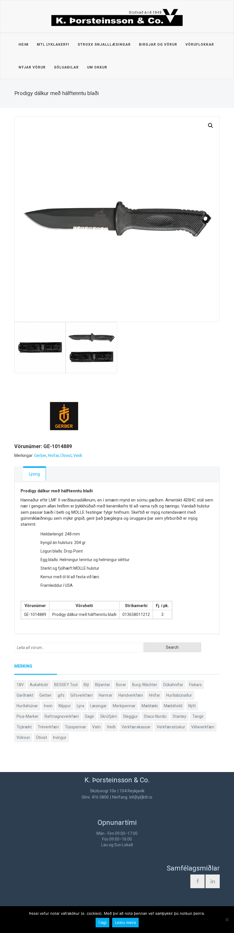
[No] (227, 919)
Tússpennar (75, 727)
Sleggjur (130, 716)
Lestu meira (125, 922)
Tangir (198, 716)
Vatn (96, 727)
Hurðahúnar (27, 706)
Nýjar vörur (32, 67)
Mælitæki (150, 706)
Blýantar (102, 684)
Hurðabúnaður (179, 695)
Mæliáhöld (173, 706)
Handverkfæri (130, 695)
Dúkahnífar (173, 684)
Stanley (179, 716)
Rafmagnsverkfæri (62, 716)
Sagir (89, 716)
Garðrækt (25, 695)
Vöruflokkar (199, 45)
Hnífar (53, 455)
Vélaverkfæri (202, 727)
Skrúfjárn (108, 716)
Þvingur (59, 737)
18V (20, 684)
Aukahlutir (39, 684)
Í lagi (102, 922)
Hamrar (105, 695)
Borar (121, 684)
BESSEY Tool (66, 684)
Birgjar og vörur (158, 45)
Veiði (77, 455)
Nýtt (192, 706)
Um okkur (97, 67)
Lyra (80, 706)
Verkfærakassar (136, 727)
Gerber (40, 455)
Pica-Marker (28, 716)
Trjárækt (24, 727)
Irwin (48, 706)
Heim (24, 45)
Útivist (66, 455)
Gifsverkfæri (81, 695)
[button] (210, 125)
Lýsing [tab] (34, 474)
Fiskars (195, 684)
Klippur (64, 706)
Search (172, 647)
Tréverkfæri (48, 727)
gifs (61, 695)
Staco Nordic (155, 716)
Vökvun (23, 737)
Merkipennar (124, 706)
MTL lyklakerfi (53, 45)
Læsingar (98, 706)
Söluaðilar (66, 67)
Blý (86, 684)
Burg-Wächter (144, 684)
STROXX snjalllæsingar (104, 45)
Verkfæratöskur (171, 727)
